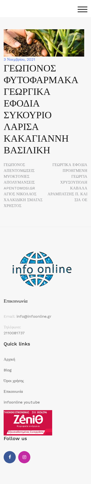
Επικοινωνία (13, 391)
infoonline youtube (22, 402)
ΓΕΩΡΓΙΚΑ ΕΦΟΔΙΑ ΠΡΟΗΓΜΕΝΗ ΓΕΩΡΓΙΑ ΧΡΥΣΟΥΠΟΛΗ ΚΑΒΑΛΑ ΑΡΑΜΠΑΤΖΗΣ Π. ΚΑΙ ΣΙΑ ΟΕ (67, 182)
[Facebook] (10, 457)
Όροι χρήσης (14, 380)
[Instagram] (24, 457)
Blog (8, 370)
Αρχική (9, 359)
